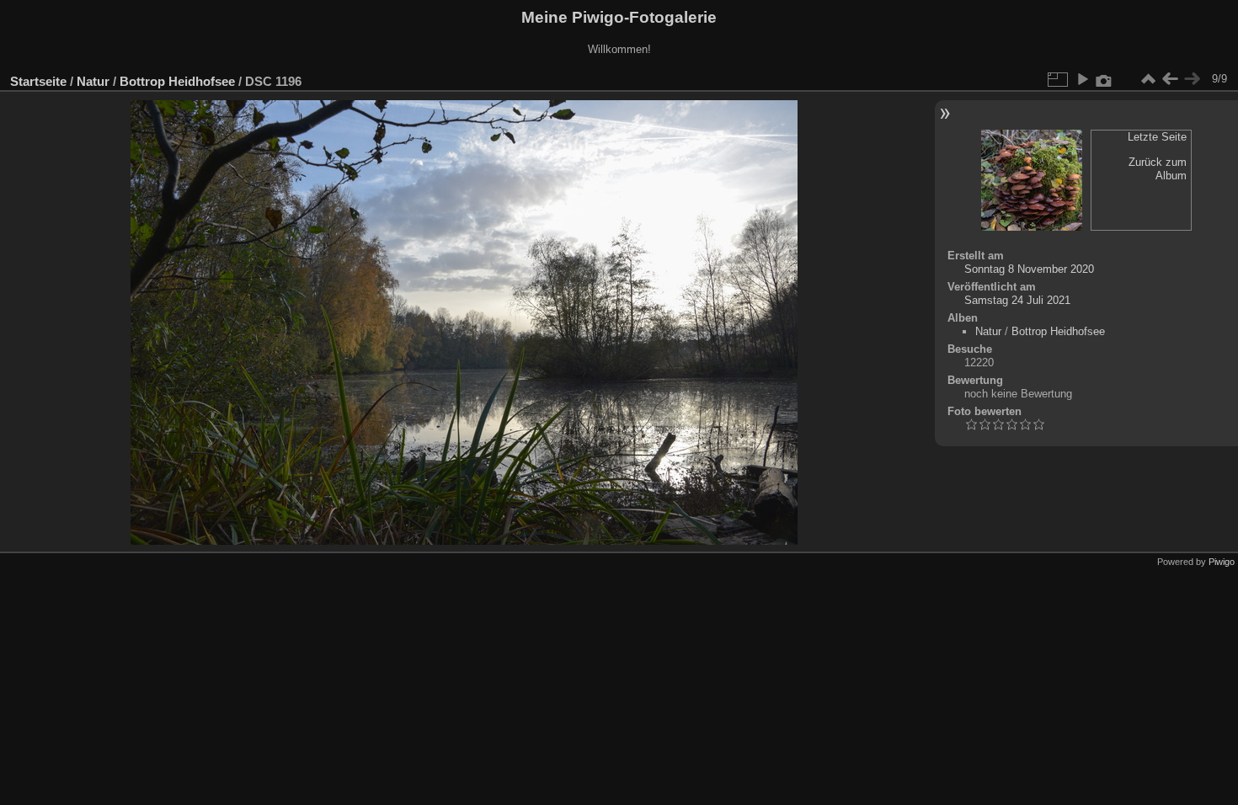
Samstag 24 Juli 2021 (1017, 300)
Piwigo (1222, 562)
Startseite (38, 81)
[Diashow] (1082, 79)
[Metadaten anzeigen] (1104, 79)
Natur (93, 81)
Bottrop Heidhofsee (177, 81)
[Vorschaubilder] (1148, 79)
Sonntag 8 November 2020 (1029, 269)
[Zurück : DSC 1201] (1170, 79)
